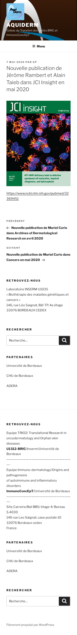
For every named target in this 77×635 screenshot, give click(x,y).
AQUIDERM (22, 25)
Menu (41, 46)
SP (35, 62)
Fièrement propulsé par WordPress (30, 624)
